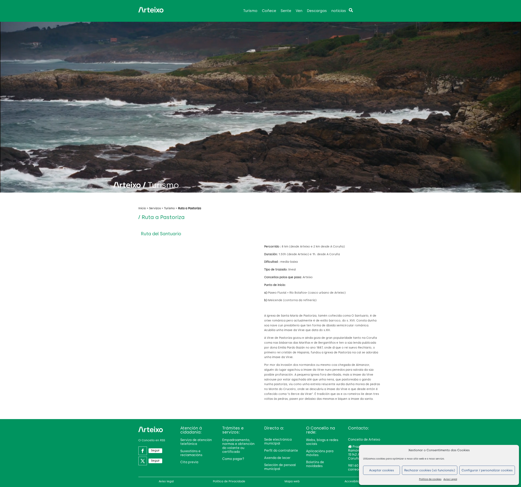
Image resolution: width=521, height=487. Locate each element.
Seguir (155, 450)
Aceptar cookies (381, 470)
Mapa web (292, 481)
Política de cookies (430, 479)
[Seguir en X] (142, 461)
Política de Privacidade (229, 481)
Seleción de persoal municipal (280, 467)
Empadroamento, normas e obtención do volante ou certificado (238, 446)
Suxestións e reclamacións (191, 453)
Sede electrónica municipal (278, 441)
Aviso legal (166, 481)
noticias (338, 11)
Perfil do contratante (281, 450)
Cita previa (189, 462)
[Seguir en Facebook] (142, 451)
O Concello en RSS (151, 440)
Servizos (155, 208)
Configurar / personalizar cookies (487, 470)
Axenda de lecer (277, 458)
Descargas (317, 11)
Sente (286, 11)
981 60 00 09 (358, 465)
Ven (299, 11)
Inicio (142, 208)
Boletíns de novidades (315, 464)
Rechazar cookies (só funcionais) (429, 470)
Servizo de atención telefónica (196, 442)
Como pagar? (233, 459)
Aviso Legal (450, 479)
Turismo (250, 11)
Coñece (269, 11)
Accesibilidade (355, 481)
